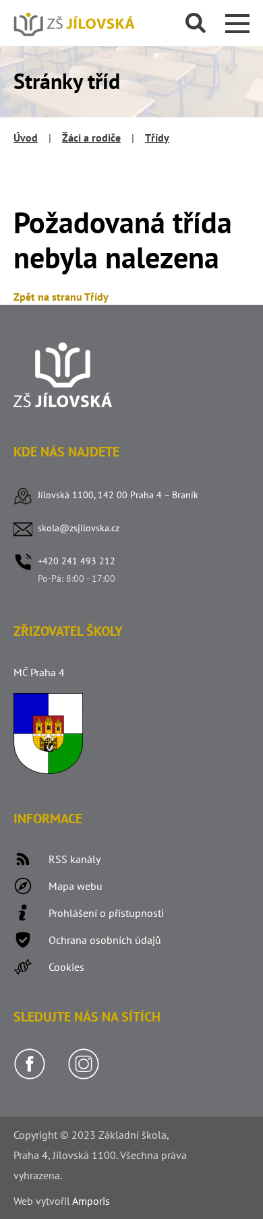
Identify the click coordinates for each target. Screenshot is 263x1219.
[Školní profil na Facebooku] (29, 1076)
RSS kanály (74, 859)
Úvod (25, 137)
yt (45, 1201)
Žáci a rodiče (91, 137)
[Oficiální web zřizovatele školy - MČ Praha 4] (48, 770)
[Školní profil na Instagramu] (83, 1076)
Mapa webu (76, 886)
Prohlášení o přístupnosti (106, 913)
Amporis (91, 1201)
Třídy (157, 137)
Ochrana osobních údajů (105, 940)
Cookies (66, 967)
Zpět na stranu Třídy (61, 296)
